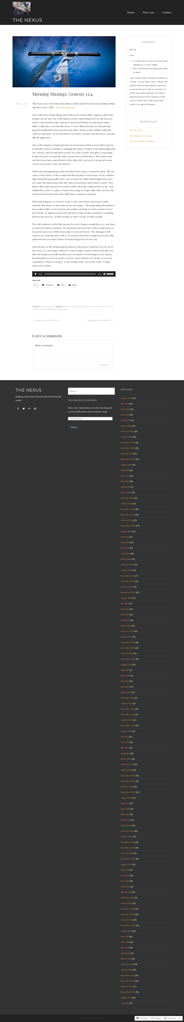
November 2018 (128, 914)
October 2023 (127, 587)
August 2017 (126, 997)
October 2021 (127, 720)
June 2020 (125, 809)
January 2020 (126, 836)
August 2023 (126, 598)
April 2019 (125, 886)
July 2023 (125, 603)
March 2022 (126, 692)
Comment (103, 365)
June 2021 (125, 742)
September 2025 (128, 459)
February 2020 (127, 831)
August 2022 (126, 664)
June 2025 (125, 476)
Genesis (94, 306)
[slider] (110, 273)
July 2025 (125, 470)
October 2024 (127, 520)
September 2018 (128, 925)
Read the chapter (65, 107)
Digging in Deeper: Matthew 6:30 (48, 320)
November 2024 (128, 514)
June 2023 (125, 609)
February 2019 (127, 897)
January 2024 (126, 570)
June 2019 (125, 875)
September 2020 (128, 792)
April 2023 (125, 620)
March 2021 (126, 759)
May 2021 (125, 748)
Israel (34, 309)
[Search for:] (91, 391)
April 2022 (125, 687)
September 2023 (128, 592)
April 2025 (125, 487)
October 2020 (127, 786)
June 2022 (125, 675)
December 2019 (128, 842)
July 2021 (125, 737)
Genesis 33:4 (103, 306)
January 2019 (126, 903)
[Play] (35, 274)
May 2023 (125, 614)
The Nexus (27, 20)
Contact (166, 12)
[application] (74, 274)
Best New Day (136, 130)
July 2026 (125, 403)
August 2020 (126, 798)
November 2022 (128, 648)
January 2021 (126, 770)
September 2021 (128, 725)
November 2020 (128, 781)
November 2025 (128, 448)
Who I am (148, 12)
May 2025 (125, 481)
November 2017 (128, 981)
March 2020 (126, 825)
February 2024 (127, 564)
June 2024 (125, 542)
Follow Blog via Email (82, 400)
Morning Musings (46, 306)
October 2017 (127, 986)
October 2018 (127, 920)
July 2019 (125, 870)
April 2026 (125, 420)
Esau (78, 306)
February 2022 (127, 698)
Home (130, 12)
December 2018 (128, 909)
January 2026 (126, 437)
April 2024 (125, 553)
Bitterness (66, 306)
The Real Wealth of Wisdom (142, 141)
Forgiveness (85, 306)
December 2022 (128, 642)
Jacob (39, 309)
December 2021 (128, 709)
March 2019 (126, 892)
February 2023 (127, 631)
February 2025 (127, 498)
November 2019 (128, 848)
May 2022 (125, 681)
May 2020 (125, 814)
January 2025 (126, 503)
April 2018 (125, 953)
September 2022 (128, 659)
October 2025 (127, 453)
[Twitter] (23, 408)
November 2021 (128, 714)
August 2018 (126, 931)
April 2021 (125, 753)
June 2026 (125, 409)
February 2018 (127, 964)
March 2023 (126, 626)
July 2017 (125, 1003)
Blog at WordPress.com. (92, 1018)
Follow (74, 427)
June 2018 (125, 942)
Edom (72, 306)
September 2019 (128, 859)
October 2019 (127, 853)
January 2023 (126, 637)
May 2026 (125, 415)
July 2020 (125, 803)
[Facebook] (18, 408)
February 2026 (127, 431)
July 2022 (125, 670)
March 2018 (126, 959)
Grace (110, 306)
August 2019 (126, 864)
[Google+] (29, 408)
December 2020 (128, 775)
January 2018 (126, 970)
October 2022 (127, 653)
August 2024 (126, 531)
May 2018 (125, 947)
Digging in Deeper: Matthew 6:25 (100, 320)
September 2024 (128, 526)
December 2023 (128, 576)
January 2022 (126, 703)
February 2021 (127, 764)
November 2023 (128, 581)
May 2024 (125, 548)
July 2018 (125, 936)
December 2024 (128, 509)
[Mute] (104, 274)
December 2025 (128, 442)
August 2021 (126, 731)
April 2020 (125, 820)
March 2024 (126, 559)
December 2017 (128, 975)
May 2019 (125, 881)
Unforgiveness (62, 309)
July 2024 (125, 537)
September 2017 (128, 992)
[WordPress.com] (35, 408)
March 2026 (126, 426)
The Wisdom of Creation (141, 136)
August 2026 (126, 398)
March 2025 (126, 492)
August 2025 (126, 465)
